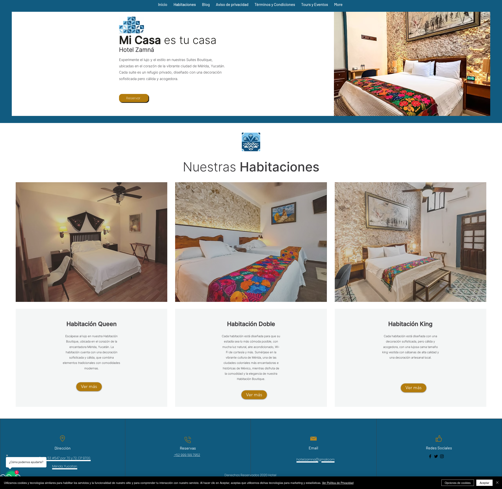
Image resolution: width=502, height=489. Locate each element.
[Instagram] (441, 456)
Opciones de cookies (458, 483)
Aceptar (484, 483)
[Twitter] (436, 456)
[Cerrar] (497, 483)
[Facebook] (430, 456)
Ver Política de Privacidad (338, 483)
